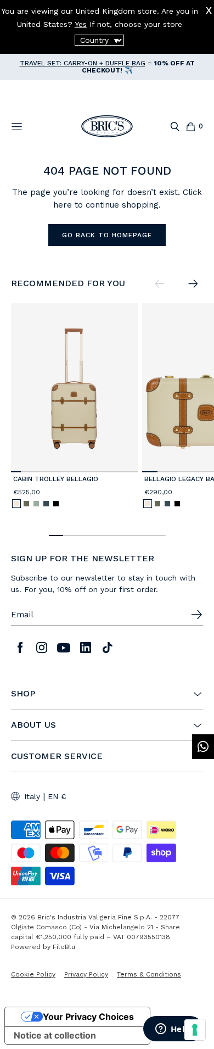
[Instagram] (41, 647)
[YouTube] (63, 647)
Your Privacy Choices (88, 1016)
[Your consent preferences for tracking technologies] (194, 1029)
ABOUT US (33, 725)
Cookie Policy (33, 974)
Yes (81, 24)
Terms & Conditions (149, 974)
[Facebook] (20, 647)
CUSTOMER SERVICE (57, 756)
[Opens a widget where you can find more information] (173, 1030)
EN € (57, 796)
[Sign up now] (196, 614)
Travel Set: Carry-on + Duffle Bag (82, 63)
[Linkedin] (85, 647)
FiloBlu (64, 947)
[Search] (175, 126)
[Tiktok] (107, 647)
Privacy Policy (86, 974)
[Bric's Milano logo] (107, 126)
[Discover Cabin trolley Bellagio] (74, 387)
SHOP (23, 694)
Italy (32, 796)
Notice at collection (55, 1035)
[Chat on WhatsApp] (203, 746)
